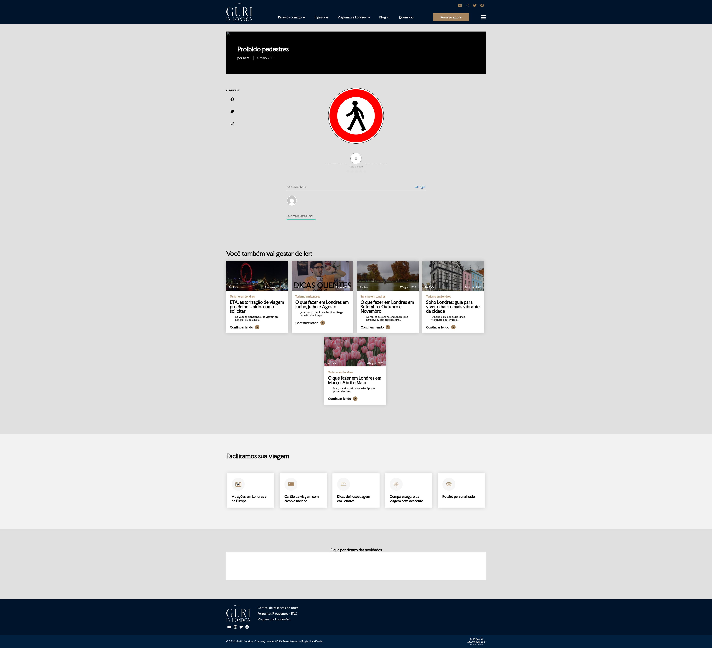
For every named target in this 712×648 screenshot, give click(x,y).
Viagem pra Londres (351, 17)
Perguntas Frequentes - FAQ (277, 613)
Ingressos (321, 17)
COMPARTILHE (232, 90)
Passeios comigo (290, 17)
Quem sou (406, 17)
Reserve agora (451, 17)
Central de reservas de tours (278, 608)
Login (421, 187)
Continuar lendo (241, 327)
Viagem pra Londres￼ (273, 619)
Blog (382, 17)
